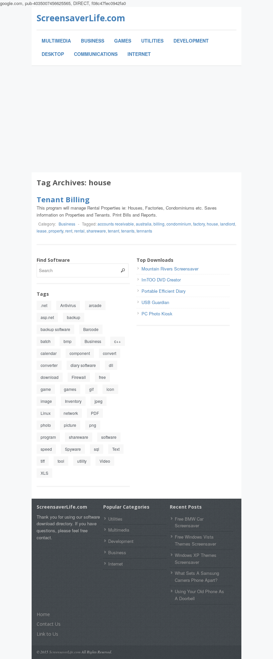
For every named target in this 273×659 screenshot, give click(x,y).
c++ (117, 341)
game (46, 389)
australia (143, 224)
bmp (68, 341)
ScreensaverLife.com (81, 18)
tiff (43, 461)
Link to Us (47, 634)
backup (73, 317)
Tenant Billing (63, 199)
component (80, 353)
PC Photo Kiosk (156, 313)
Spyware (73, 449)
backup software (55, 329)
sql (96, 449)
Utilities (152, 40)
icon (110, 389)
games (70, 389)
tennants (144, 231)
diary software (83, 365)
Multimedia (56, 40)
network (71, 413)
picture (70, 425)
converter (49, 365)
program (48, 437)
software (109, 437)
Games (122, 40)
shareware (96, 231)
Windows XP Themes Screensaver (195, 558)
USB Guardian (155, 302)
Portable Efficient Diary (163, 291)
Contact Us (49, 624)
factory (199, 224)
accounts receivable (116, 224)
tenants (128, 231)
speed (46, 449)
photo (46, 425)
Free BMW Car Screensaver (189, 522)
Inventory (73, 401)
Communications (96, 54)
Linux (46, 413)
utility (82, 461)
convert (109, 353)
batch (46, 341)
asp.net (47, 317)
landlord (227, 224)
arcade (95, 305)
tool (61, 461)
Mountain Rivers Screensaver (169, 268)
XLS (44, 473)
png (92, 425)
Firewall (79, 377)
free (102, 377)
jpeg (99, 401)
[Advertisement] (136, 119)
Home (43, 614)
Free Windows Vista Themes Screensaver (195, 540)
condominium (178, 224)
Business (92, 40)
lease (42, 231)
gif (91, 389)
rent (68, 231)
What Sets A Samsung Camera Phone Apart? (197, 576)
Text (116, 449)
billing (158, 224)
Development (191, 40)
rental (79, 231)
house (212, 224)
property (56, 231)
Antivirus (68, 305)
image (46, 401)
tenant (113, 231)
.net (44, 305)
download (50, 377)
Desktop (53, 54)
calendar (49, 353)
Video (105, 461)
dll (111, 365)
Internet (139, 54)
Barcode (91, 329)
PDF (95, 413)
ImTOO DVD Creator (161, 279)
